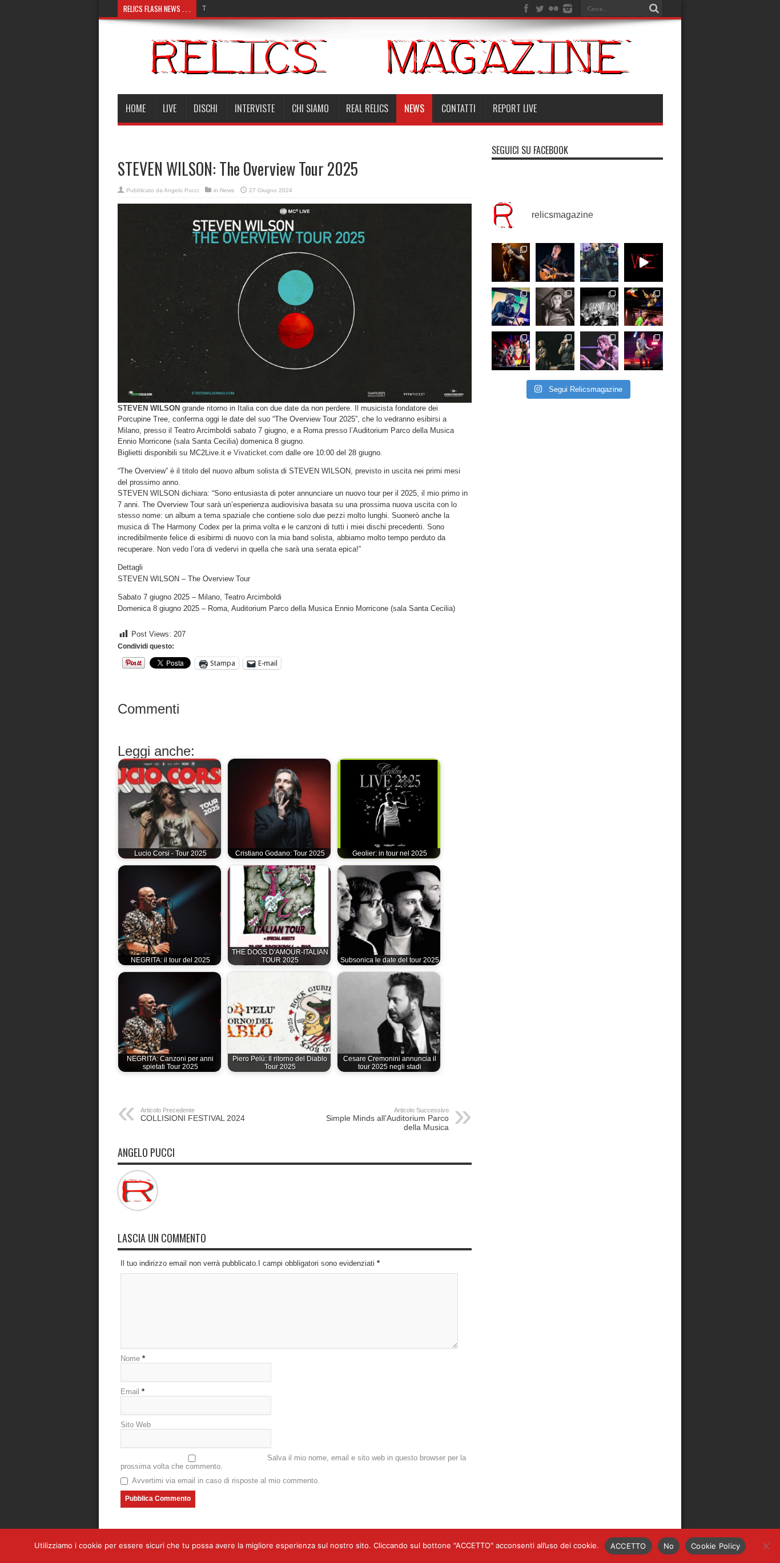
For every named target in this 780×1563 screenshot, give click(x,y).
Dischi (206, 108)
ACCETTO (628, 1545)
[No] (765, 1546)
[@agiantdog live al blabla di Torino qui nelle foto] (599, 307)
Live (169, 108)
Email (129, 1391)
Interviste (255, 108)
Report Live (515, 108)
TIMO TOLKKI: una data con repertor (258, 9)
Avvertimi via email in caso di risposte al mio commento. (226, 1480)
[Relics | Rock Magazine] (390, 65)
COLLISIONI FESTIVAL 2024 (192, 1115)
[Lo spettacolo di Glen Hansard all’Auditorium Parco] (555, 262)
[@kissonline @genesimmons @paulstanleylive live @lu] (511, 350)
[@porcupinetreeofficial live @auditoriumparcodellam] (643, 350)
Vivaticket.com (258, 452)
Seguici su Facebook (530, 150)
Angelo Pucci (181, 190)
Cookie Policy (715, 1545)
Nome (130, 1358)
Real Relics (367, 108)
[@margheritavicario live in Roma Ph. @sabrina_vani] (555, 307)
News (414, 108)
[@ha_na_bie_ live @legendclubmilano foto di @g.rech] (643, 307)
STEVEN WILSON (149, 408)
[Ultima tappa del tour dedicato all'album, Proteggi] (511, 262)
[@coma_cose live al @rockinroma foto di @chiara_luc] (599, 350)
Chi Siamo (310, 108)
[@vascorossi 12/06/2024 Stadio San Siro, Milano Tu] (599, 262)
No (669, 1545)
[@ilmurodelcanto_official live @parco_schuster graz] (555, 350)
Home (136, 108)
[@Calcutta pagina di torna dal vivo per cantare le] (511, 307)
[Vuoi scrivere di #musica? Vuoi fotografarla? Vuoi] (643, 262)
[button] (295, 303)
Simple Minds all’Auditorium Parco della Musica (387, 1119)
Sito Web (135, 1424)
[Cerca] (654, 8)
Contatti (458, 108)
